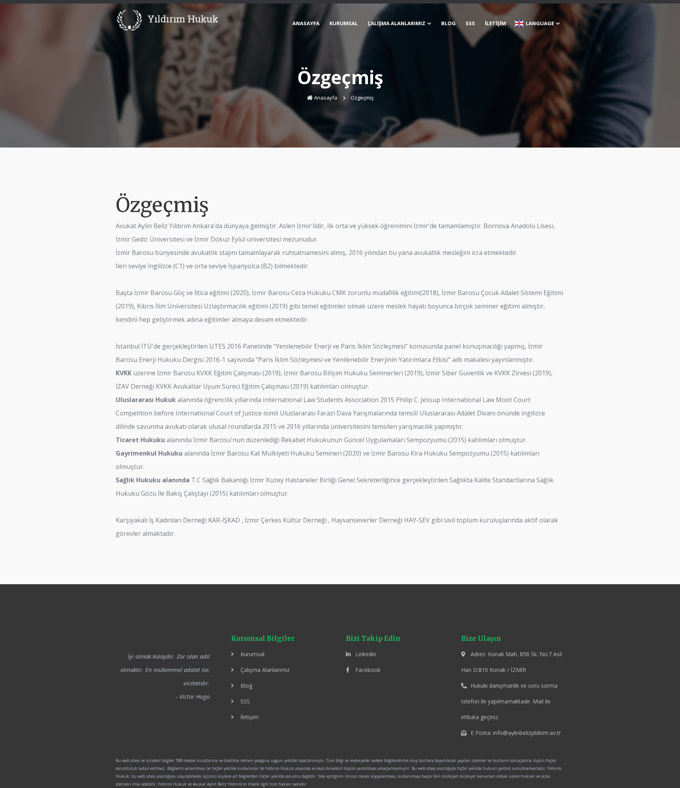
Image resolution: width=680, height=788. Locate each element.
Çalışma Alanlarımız (264, 670)
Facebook (367, 670)
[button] (399, 23)
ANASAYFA (306, 23)
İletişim (249, 717)
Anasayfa (325, 97)
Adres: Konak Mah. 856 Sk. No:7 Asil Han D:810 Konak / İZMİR (511, 662)
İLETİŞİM (495, 23)
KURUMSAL (343, 23)
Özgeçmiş (363, 97)
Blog (245, 685)
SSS (470, 23)
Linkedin (365, 654)
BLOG (448, 23)
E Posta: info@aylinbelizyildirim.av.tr (515, 732)
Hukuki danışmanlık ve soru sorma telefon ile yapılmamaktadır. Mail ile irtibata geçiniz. (509, 701)
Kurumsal (251, 654)
